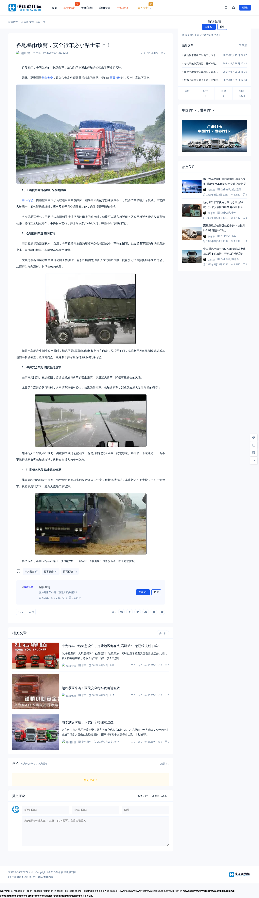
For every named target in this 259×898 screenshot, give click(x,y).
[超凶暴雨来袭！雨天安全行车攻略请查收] (35, 692)
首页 (54, 8)
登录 (245, 7)
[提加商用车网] (28, 7)
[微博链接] (253, 437)
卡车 (37, 21)
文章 (31, 21)
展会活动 (236, 189)
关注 (143, 592)
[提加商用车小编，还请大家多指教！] (28, 592)
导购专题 (104, 8)
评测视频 (87, 8)
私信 (156, 592)
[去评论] (253, 452)
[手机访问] (253, 445)
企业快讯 (225, 189)
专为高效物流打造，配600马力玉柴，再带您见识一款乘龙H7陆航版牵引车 (202, 64)
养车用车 (86, 741)
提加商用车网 (68, 872)
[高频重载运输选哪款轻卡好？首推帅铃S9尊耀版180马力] (192, 233)
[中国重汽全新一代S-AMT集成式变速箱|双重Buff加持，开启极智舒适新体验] (192, 256)
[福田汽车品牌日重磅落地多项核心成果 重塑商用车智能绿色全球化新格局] (192, 186)
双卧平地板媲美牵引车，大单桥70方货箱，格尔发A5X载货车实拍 (202, 72)
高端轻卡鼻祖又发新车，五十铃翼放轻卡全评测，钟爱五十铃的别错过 (201, 55)
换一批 (163, 633)
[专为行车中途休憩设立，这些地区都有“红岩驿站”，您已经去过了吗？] (35, 656)
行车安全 (47, 77)
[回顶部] (253, 460)
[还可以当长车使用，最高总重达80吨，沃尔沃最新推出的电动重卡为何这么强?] (192, 210)
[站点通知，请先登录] (233, 7)
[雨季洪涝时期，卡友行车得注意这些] (35, 732)
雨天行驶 (115, 77)
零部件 (235, 259)
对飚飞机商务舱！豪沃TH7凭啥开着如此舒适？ (202, 80)
